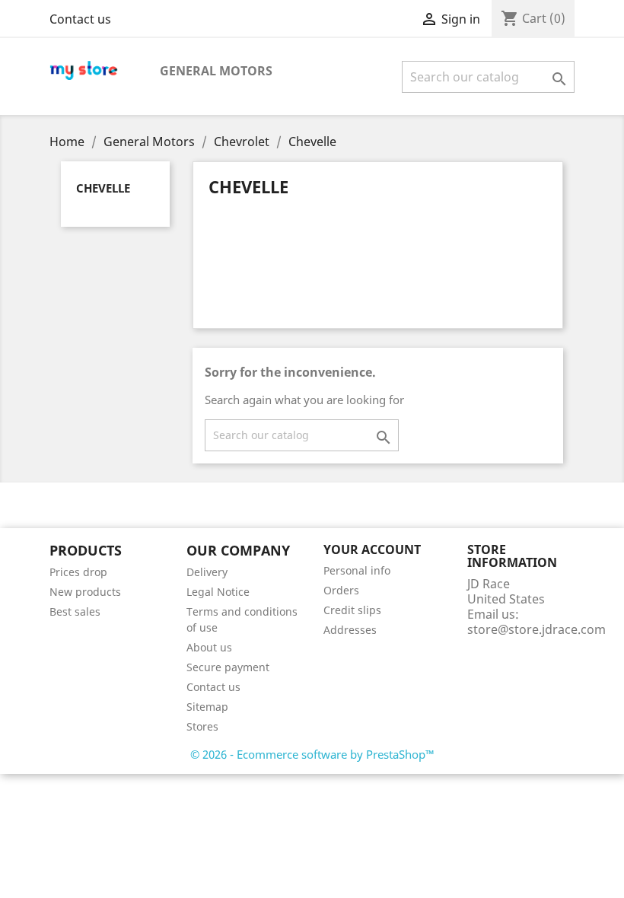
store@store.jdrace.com (536, 629)
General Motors (216, 70)
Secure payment (227, 667)
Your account (372, 549)
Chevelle (103, 188)
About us (209, 647)
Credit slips (352, 610)
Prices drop (78, 572)
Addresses (350, 630)
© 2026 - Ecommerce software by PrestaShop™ (312, 754)
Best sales (74, 611)
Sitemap (207, 706)
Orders (341, 590)
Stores (202, 726)
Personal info (356, 570)
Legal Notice (218, 591)
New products (85, 591)
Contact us (80, 19)
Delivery (207, 572)
